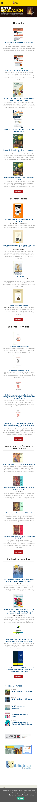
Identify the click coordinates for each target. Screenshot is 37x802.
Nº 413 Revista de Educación (21, 691)
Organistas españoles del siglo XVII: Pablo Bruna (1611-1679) (19, 537)
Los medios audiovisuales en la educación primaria (19, 220)
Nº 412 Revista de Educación (21, 699)
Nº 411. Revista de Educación (18, 708)
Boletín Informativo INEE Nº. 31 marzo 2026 (19, 43)
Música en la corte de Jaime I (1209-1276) (19, 513)
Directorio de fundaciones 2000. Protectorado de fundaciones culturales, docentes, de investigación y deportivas (19, 669)
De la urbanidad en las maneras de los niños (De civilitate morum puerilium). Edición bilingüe (19, 246)
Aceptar (20, 798)
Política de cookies (28, 795)
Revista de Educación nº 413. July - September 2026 (19, 178)
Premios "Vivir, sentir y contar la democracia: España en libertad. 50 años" (19, 99)
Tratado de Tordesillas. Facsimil (19, 347)
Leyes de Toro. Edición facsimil (19, 370)
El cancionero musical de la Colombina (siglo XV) (19, 464)
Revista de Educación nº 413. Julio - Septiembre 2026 (19, 151)
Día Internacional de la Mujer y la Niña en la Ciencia (21, 723)
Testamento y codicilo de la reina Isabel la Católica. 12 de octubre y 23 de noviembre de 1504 (19, 425)
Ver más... (18, 192)
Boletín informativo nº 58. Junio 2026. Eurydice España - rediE (19, 130)
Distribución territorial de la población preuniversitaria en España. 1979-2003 (19, 640)
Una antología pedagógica (19, 305)
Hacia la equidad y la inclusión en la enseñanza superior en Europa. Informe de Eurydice (19, 580)
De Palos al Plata (19, 277)
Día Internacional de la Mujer (19, 715)
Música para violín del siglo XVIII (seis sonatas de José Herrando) (19, 488)
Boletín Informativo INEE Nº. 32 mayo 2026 (19, 70)
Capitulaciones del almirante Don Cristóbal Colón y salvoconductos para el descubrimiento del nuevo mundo (19, 396)
